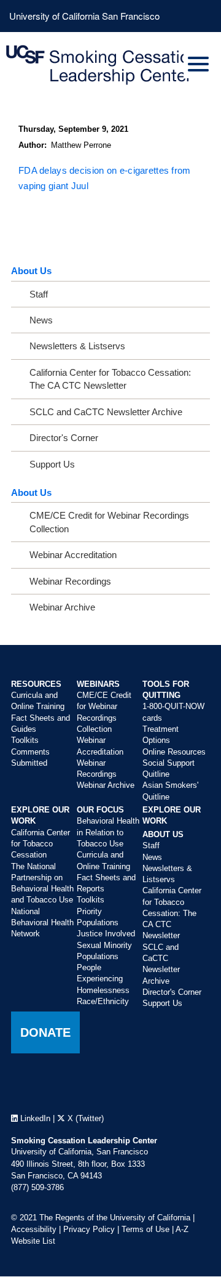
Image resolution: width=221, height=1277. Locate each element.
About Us (31, 271)
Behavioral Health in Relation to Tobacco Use (108, 832)
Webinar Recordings (70, 581)
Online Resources (174, 751)
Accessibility (33, 1229)
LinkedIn (34, 1118)
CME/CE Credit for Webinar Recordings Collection (109, 521)
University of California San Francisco (84, 15)
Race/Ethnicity (103, 1001)
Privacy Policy (89, 1229)
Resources (36, 684)
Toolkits (25, 740)
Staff (38, 294)
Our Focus (100, 809)
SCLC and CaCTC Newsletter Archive (105, 412)
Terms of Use (145, 1229)
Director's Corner (63, 437)
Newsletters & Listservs (77, 346)
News (41, 320)
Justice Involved (106, 933)
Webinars (98, 684)
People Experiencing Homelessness (103, 979)
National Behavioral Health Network (42, 923)
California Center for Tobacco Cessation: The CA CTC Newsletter (110, 379)
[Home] (110, 65)
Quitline (155, 774)
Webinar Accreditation (73, 554)
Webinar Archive (62, 607)
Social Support (168, 763)
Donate (45, 1032)
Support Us (52, 464)
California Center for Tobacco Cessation (40, 844)
